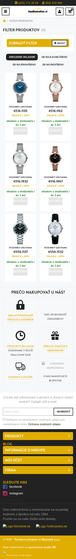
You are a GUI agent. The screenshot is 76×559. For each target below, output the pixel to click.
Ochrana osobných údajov (44, 424)
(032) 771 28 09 (28, 2)
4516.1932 (20, 179)
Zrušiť (61, 43)
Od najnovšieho (53, 64)
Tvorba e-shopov (25, 539)
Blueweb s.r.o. (51, 539)
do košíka (20, 130)
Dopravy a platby (20, 377)
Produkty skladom (20, 346)
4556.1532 (55, 250)
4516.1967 (55, 179)
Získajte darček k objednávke (55, 348)
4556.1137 (20, 250)
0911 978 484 (53, 2)
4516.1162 (55, 109)
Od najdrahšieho (24, 64)
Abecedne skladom (22, 57)
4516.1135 (20, 109)
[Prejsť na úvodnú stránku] (38, 11)
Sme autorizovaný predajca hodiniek (20, 317)
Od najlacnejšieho (54, 57)
